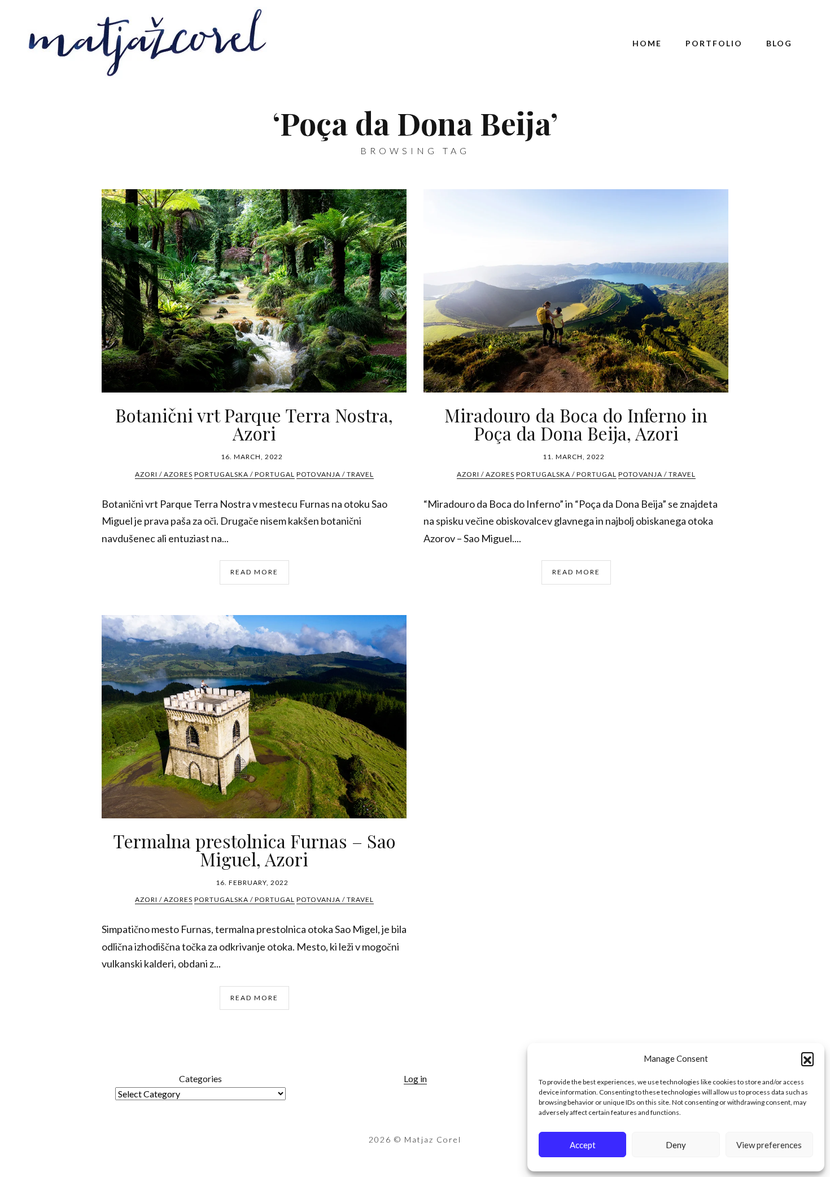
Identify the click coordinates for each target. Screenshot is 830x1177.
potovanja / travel (335, 474)
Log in (415, 1078)
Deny (676, 1145)
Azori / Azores (164, 474)
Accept (583, 1145)
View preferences (769, 1145)
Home (647, 43)
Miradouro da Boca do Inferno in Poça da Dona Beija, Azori (575, 424)
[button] (807, 1058)
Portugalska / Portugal (244, 474)
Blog (779, 43)
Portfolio (713, 43)
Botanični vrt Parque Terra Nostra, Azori (254, 424)
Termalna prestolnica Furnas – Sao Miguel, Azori (254, 850)
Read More (254, 572)
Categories (200, 1078)
